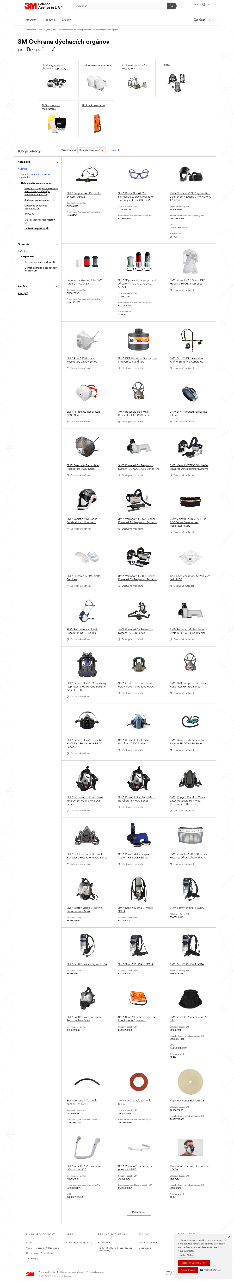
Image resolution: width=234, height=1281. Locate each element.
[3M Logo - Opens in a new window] (43, 6)
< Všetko (22, 169)
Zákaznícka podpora (148, 1243)
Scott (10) (23, 293)
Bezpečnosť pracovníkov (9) (39, 262)
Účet (202, 20)
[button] (211, 1270)
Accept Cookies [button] (188, 1270)
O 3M (29, 1243)
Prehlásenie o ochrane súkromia (71, 1272)
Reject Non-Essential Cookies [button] (194, 1263)
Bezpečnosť (89, 150)
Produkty (31, 20)
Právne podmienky (47, 1272)
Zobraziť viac (139, 1212)
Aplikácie (49, 20)
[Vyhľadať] (172, 6)
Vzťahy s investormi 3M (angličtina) (43, 1248)
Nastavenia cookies (95, 1272)
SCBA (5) (29, 214)
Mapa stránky (145, 1248)
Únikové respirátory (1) (36, 228)
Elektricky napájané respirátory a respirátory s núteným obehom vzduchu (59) (41, 191)
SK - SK (197, 5)
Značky (66, 20)
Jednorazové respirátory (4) (39, 200)
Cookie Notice (186, 1255)
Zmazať (115, 150)
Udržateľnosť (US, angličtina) (40, 1253)
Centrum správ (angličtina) (79, 1243)
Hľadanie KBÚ (105, 1243)
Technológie (32, 1259)
